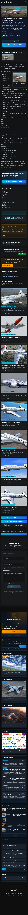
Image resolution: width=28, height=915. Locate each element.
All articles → (14, 834)
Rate (12, 33)
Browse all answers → (14, 801)
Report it (8, 219)
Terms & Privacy (18, 893)
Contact (7, 893)
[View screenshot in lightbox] (25, 14)
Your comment (6, 570)
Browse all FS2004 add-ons (15, 517)
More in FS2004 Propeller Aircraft (14, 521)
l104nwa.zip (5, 235)
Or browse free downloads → (14, 634)
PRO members (6, 213)
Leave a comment (15, 534)
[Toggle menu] (25, 2)
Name (4, 556)
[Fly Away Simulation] (12, 1)
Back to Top (14, 901)
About (12, 893)
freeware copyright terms (10, 218)
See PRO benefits (7, 265)
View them (22, 253)
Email (4, 562)
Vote (4, 869)
